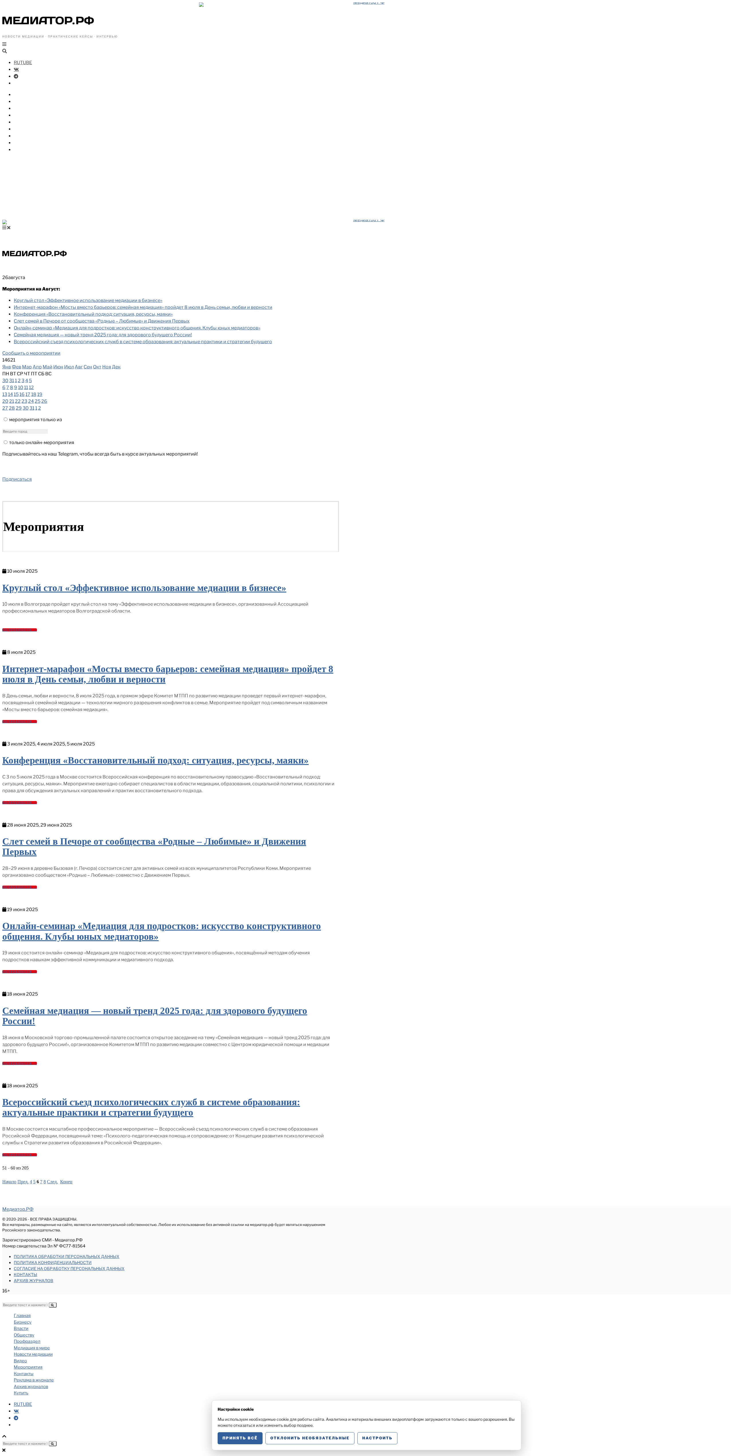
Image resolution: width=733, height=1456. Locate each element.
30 (5, 380)
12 (31, 387)
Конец (66, 1181)
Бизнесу (23, 94)
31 (11, 380)
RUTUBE (23, 62)
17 (27, 394)
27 (5, 408)
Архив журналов (33, 1280)
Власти (22, 101)
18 (33, 394)
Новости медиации (37, 129)
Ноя (106, 367)
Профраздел (28, 115)
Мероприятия (30, 142)
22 (18, 401)
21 (11, 401)
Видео (21, 136)
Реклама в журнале (34, 1380)
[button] (53, 1305)
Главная (22, 1315)
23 (24, 401)
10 (20, 387)
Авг (79, 367)
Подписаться (17, 479)
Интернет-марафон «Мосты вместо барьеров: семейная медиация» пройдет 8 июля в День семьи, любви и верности (143, 307)
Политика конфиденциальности (53, 1262)
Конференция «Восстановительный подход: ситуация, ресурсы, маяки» (93, 314)
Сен (88, 367)
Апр (37, 367)
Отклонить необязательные (310, 1438)
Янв (6, 367)
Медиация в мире (34, 122)
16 (22, 394)
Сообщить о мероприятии (31, 353)
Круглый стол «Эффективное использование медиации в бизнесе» (88, 300)
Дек (116, 367)
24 (31, 401)
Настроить (377, 1438)
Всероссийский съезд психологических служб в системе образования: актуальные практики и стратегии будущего (143, 341)
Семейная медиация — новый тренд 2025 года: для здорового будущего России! (103, 334)
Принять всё (240, 1438)
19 (39, 394)
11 (26, 387)
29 (19, 408)
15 (16, 394)
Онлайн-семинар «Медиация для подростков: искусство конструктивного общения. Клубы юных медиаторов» (137, 328)
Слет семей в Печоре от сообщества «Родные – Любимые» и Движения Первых (102, 321)
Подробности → (19, 629)
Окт (97, 367)
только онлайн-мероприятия (41, 442)
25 (37, 401)
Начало (9, 1181)
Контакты (25, 1274)
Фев (16, 367)
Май (47, 367)
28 (12, 408)
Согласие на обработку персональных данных (69, 1268)
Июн (58, 367)
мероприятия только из (35, 419)
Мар (27, 367)
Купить (22, 149)
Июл (69, 367)
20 (5, 401)
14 (10, 394)
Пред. (23, 1181)
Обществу (26, 108)
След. (52, 1181)
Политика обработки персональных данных (66, 1256)
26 (44, 401)
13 (4, 394)
